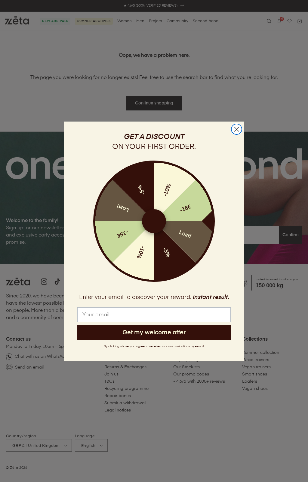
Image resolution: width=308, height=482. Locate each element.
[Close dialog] (236, 129)
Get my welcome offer (154, 333)
